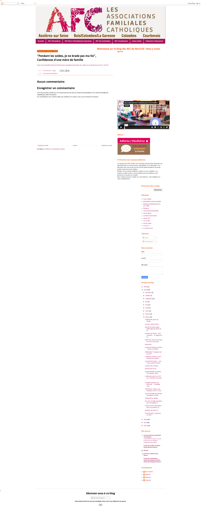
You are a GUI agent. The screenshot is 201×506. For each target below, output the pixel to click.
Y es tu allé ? (147, 221)
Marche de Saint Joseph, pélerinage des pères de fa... (153, 329)
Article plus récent (43, 145)
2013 (145, 422)
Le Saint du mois (148, 228)
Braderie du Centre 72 (151, 410)
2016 (145, 287)
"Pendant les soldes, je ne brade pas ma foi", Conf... (153, 390)
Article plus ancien (106, 145)
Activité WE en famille (151, 398)
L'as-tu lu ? (146, 226)
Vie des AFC (146, 218)
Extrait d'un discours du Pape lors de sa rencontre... (153, 340)
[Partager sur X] (65, 71)
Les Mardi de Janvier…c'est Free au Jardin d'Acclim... (153, 362)
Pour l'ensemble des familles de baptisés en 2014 (153, 394)
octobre (147, 295)
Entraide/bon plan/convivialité (152, 201)
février (147, 314)
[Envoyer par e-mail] (61, 71)
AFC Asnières (149, 472)
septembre (148, 299)
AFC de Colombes (103, 41)
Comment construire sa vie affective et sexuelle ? (153, 357)
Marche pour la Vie (150, 369)
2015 (145, 290)
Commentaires (148, 241)
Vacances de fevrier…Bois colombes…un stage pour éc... (153, 335)
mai (146, 305)
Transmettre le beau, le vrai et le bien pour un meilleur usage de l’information (152, 440)
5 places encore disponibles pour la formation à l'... (153, 406)
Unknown (148, 474)
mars (147, 311)
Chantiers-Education (154, 41)
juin (146, 302)
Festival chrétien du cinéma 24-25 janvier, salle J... (153, 372)
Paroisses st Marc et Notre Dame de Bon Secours (152, 446)
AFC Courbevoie (121, 41)
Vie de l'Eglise (147, 213)
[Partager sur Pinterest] (69, 71)
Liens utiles (137, 41)
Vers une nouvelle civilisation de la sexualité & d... (153, 402)
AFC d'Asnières (54, 41)
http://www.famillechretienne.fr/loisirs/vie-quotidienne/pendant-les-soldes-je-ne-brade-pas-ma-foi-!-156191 (73, 65)
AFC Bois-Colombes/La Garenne (78, 41)
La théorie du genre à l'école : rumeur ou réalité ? (153, 348)
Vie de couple (147, 223)
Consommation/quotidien (50, 73)
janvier (147, 317)
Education (146, 208)
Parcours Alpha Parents (152, 324)
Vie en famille (147, 199)
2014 (145, 419)
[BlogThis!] (63, 71)
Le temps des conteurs (151, 366)
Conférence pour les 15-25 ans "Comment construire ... (153, 378)
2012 (145, 425)
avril (146, 308)
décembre (148, 292)
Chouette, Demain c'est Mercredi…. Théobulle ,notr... (152, 384)
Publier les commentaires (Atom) (55, 149)
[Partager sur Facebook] (67, 71)
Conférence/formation (150, 216)
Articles (146, 238)
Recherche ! (148, 344)
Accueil (41, 41)
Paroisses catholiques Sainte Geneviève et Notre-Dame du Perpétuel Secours (152, 460)
